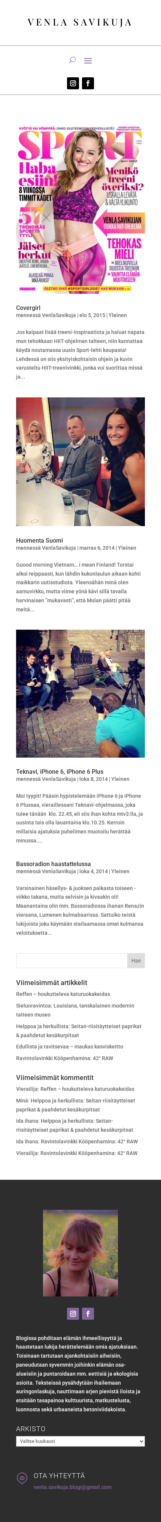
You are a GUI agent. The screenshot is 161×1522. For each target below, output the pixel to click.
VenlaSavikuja (59, 315)
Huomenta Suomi (39, 540)
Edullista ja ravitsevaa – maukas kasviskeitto (69, 1047)
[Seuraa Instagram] (73, 83)
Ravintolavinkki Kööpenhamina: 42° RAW (64, 1058)
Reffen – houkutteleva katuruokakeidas (63, 994)
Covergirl (28, 307)
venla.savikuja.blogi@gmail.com (73, 1487)
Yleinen (118, 315)
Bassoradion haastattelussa (53, 864)
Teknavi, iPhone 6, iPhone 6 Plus (59, 771)
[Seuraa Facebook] (88, 83)
